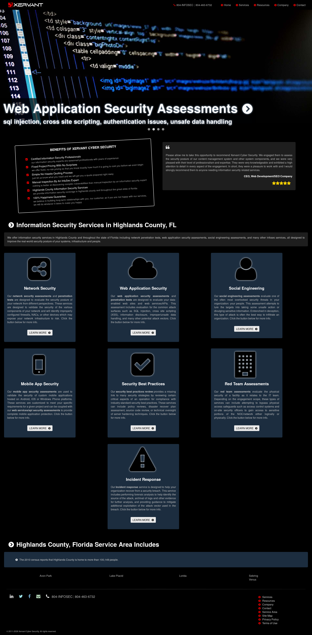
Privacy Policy (270, 619)
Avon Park (46, 576)
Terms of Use (269, 623)
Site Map (267, 615)
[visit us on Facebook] (29, 597)
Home (227, 5)
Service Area (269, 612)
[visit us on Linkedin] (11, 597)
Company (283, 5)
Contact (301, 5)
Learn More (38, 332)
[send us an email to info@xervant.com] (38, 597)
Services (244, 5)
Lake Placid (116, 576)
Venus (252, 579)
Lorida (183, 576)
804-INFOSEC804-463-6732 (194, 5)
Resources (263, 5)
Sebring (253, 576)
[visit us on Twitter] (20, 597)
